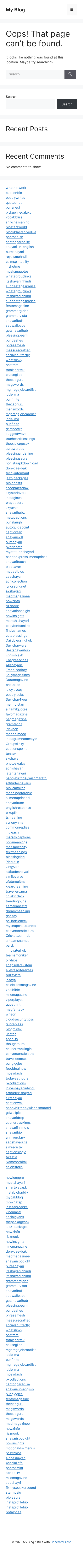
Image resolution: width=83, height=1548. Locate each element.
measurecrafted (18, 350)
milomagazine (16, 995)
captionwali (14, 1103)
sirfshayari (14, 1098)
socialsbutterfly (18, 355)
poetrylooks (15, 695)
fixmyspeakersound (21, 1488)
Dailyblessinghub (19, 640)
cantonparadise (18, 242)
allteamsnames (17, 941)
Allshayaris (14, 665)
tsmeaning (14, 817)
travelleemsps (16, 1059)
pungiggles (14, 1063)
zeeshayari (14, 576)
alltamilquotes (16, 709)
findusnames (16, 630)
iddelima (12, 394)
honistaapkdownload (22, 463)
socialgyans (15, 1217)
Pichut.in (12, 862)
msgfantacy (15, 1009)
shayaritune (15, 803)
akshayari (13, 591)
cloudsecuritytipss (20, 1019)
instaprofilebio (17, 1502)
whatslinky (14, 360)
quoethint (13, 1004)
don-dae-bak (16, 468)
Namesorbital (16, 1162)
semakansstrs (16, 906)
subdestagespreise (21, 286)
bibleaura (13, 1497)
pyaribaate (14, 547)
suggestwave (16, 434)
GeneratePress (61, 1542)
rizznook (12, 606)
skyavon (12, 508)
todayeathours (17, 1078)
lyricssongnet (16, 586)
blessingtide (15, 857)
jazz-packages (17, 478)
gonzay (11, 916)
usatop (11, 1034)
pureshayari (15, 252)
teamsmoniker (17, 955)
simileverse (14, 876)
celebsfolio (14, 1167)
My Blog (15, 10)
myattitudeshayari (20, 552)
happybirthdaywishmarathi (26, 778)
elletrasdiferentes (19, 970)
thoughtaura (15, 1044)
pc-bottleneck (16, 921)
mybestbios (15, 571)
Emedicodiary (16, 670)
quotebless (14, 1024)
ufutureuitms (15, 881)
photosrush (14, 237)
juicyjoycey (14, 690)
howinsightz (15, 616)
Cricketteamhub (18, 936)
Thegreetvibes (17, 660)
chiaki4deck (15, 896)
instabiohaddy (17, 1192)
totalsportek (15, 370)
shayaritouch (16, 562)
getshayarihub (17, 330)
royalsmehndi (16, 257)
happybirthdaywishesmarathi (28, 1108)
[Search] (70, 74)
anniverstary (15, 1137)
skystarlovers (16, 493)
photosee (13, 685)
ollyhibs (12, 960)
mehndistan (15, 704)
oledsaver (13, 567)
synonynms (14, 822)
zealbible (13, 990)
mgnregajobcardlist (21, 389)
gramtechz (14, 724)
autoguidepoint (17, 527)
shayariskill (14, 537)
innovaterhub (16, 950)
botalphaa (13, 1512)
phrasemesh (15, 345)
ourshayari (14, 542)
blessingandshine (19, 453)
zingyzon (12, 867)
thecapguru (14, 380)
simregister (14, 1147)
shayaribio (14, 1132)
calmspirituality (17, 262)
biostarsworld (16, 227)
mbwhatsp (14, 1202)
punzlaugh (14, 522)
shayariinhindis (17, 1128)
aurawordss (15, 449)
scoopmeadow (17, 488)
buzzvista (13, 975)
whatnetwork (16, 188)
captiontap (14, 532)
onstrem (12, 365)
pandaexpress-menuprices (26, 557)
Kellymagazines (18, 675)
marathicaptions (18, 837)
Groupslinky (15, 744)
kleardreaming (17, 886)
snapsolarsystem (19, 965)
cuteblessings (16, 635)
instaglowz (14, 498)
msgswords (15, 384)
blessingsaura (16, 458)
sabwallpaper (16, 325)
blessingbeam (17, 335)
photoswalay (15, 763)
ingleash (12, 832)
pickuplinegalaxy (18, 212)
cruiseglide (14, 375)
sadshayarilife (16, 1142)
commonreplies (17, 827)
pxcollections (16, 1083)
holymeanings (16, 842)
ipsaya (11, 980)
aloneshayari (15, 1458)
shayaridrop (15, 1118)
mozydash (14, 1073)
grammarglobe (17, 311)
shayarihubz (15, 512)
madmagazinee (18, 596)
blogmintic (14, 1029)
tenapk (11, 754)
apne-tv (12, 1039)
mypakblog (14, 1197)
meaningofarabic (19, 793)
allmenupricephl (18, 798)
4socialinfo (14, 1463)
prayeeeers (14, 503)
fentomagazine (17, 306)
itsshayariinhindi (18, 281)
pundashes (14, 340)
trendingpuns (16, 901)
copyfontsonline (18, 626)
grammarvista (16, 316)
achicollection (16, 581)
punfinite (12, 399)
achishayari (14, 768)
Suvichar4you (16, 699)
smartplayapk (16, 1187)
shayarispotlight (18, 611)
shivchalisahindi (18, 222)
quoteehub (14, 203)
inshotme (13, 266)
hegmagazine (16, 719)
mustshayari (15, 1182)
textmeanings (16, 852)
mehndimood (16, 734)
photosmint (14, 1468)
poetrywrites (15, 198)
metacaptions (16, 517)
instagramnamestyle (21, 739)
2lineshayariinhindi (20, 1088)
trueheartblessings (20, 439)
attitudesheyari (17, 872)
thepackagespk (17, 444)
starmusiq (13, 1492)
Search (11, 97)
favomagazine (17, 714)
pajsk (10, 945)
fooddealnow (16, 1068)
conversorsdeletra (20, 931)
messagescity (16, 847)
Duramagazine (17, 680)
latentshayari (16, 773)
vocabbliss (14, 217)
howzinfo (13, 601)
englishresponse (18, 808)
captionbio (14, 193)
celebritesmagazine (21, 985)
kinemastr (13, 1212)
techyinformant (17, 473)
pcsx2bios (13, 1453)
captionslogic (16, 1152)
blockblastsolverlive (21, 232)
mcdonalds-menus (20, 1448)
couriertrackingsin (19, 1122)
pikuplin (12, 813)
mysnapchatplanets (21, 926)
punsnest (13, 207)
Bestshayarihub (18, 650)
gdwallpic (13, 1113)
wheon (11, 1014)
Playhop (12, 729)
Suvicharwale (16, 645)
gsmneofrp (14, 429)
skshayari (13, 758)
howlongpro (15, 1177)
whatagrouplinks (18, 276)
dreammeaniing (18, 911)
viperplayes (14, 1000)
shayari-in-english (20, 247)
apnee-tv (13, 1473)
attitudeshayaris (18, 783)
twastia (11, 1157)
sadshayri (13, 1483)
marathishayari (17, 621)
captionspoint (16, 749)
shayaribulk (15, 321)
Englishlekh (14, 655)
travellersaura (16, 891)
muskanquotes (17, 271)
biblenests (14, 483)
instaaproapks (17, 1207)
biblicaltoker (15, 788)
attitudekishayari (19, 1093)
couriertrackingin (19, 1049)
